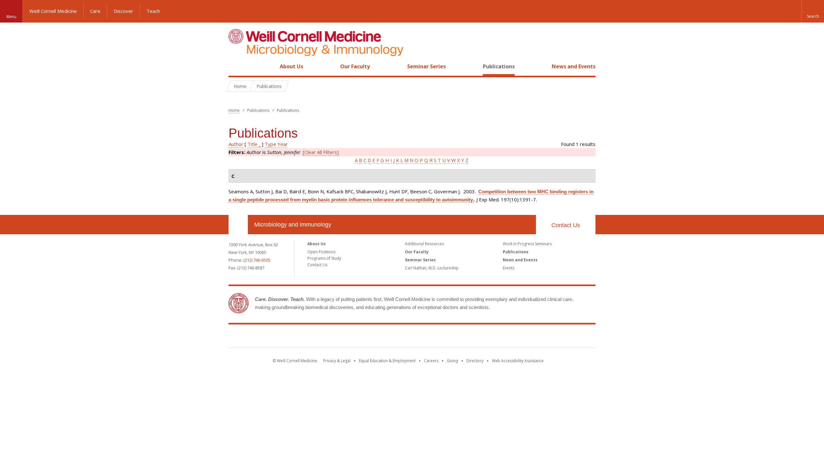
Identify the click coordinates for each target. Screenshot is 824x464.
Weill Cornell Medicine (53, 11)
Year (282, 144)
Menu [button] (11, 16)
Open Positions (321, 252)
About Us (291, 66)
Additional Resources (424, 244)
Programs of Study (324, 258)
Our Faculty (355, 66)
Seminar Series (426, 66)
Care (95, 11)
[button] (812, 11)
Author (236, 144)
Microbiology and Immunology (292, 224)
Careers (431, 360)
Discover (123, 11)
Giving (452, 360)
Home (235, 66)
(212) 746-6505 (256, 260)
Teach (153, 11)
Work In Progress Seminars (527, 244)
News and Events (573, 66)
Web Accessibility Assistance (518, 360)
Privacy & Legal (337, 360)
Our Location (238, 224)
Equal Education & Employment (387, 360)
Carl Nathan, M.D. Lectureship (432, 268)
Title (253, 144)
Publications (499, 66)
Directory (474, 360)
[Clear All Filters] (321, 152)
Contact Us (565, 225)
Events (508, 268)
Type (270, 144)
